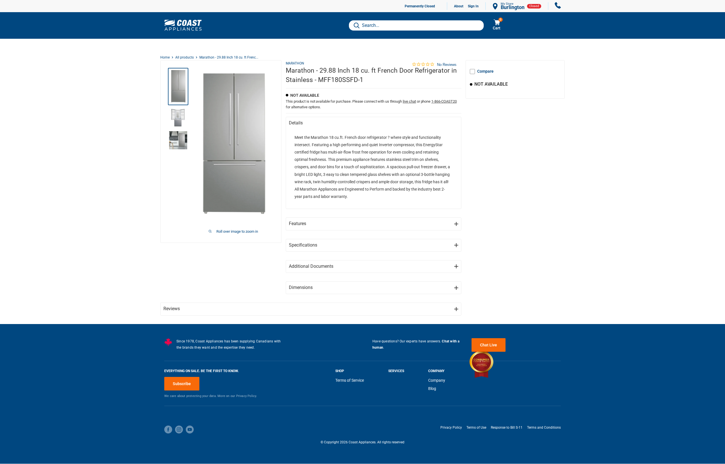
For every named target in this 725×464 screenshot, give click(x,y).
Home (165, 57)
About (458, 6)
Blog (432, 388)
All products (184, 57)
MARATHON (295, 63)
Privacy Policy (451, 428)
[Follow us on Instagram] (179, 429)
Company (436, 380)
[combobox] (416, 25)
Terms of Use (476, 428)
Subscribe (182, 383)
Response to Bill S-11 (507, 428)
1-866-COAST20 (444, 101)
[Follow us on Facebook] (168, 429)
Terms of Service (349, 380)
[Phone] (558, 6)
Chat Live (488, 345)
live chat (409, 101)
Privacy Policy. (246, 396)
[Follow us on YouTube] (190, 429)
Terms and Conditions (544, 428)
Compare (485, 71)
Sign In (473, 6)
